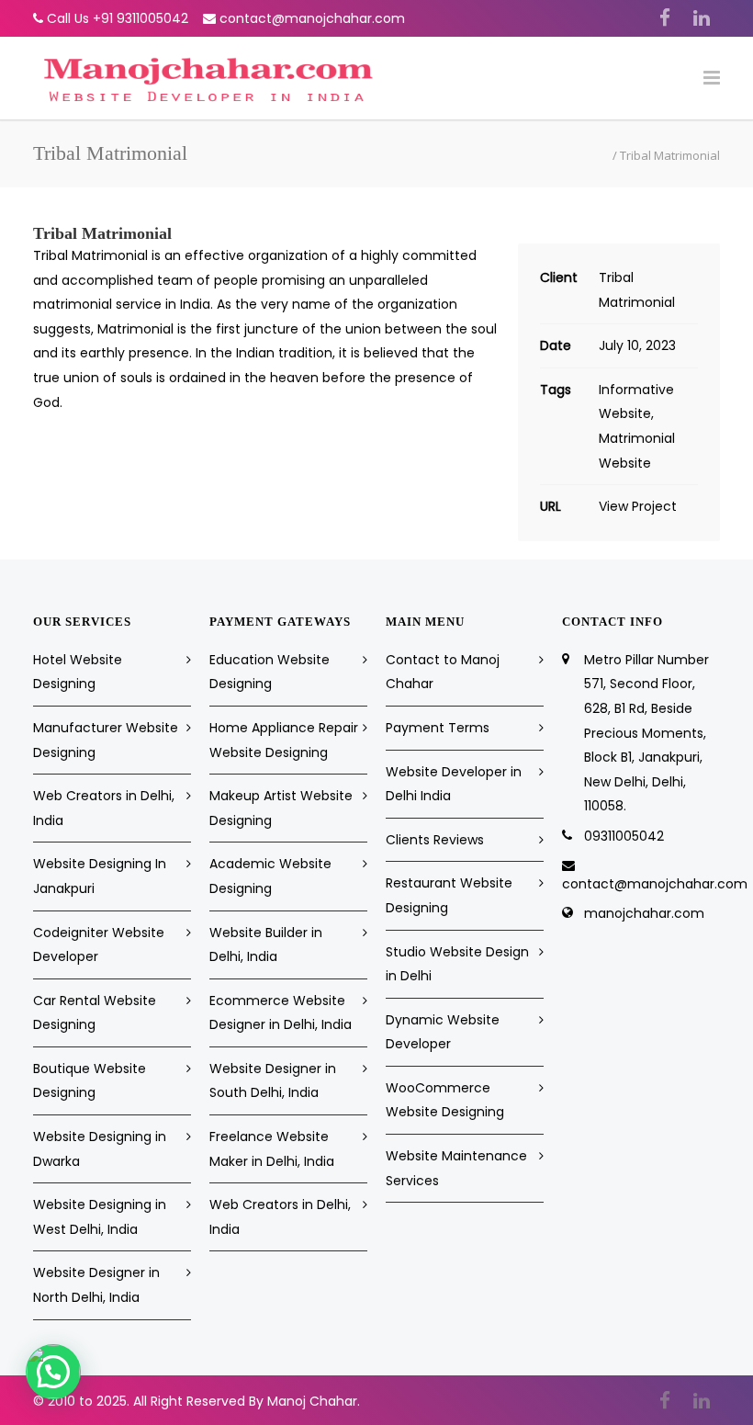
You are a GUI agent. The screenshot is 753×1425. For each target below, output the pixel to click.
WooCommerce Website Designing (445, 1100)
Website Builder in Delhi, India (265, 945)
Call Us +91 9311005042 (117, 18)
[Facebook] (664, 18)
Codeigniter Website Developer (98, 945)
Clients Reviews (435, 840)
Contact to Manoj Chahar (443, 672)
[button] (53, 1371)
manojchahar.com (644, 913)
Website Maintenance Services (456, 1168)
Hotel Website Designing (77, 672)
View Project (638, 506)
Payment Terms (437, 727)
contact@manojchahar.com (312, 18)
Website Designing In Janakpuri (99, 876)
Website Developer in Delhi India (454, 784)
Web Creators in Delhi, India (103, 808)
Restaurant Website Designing (449, 895)
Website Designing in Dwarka (99, 1149)
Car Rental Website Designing (94, 1013)
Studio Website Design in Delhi (457, 964)
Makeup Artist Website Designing (281, 808)
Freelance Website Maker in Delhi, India (271, 1149)
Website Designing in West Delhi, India (99, 1216)
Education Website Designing (269, 672)
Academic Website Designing (270, 876)
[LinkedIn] (701, 18)
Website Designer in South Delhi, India (272, 1081)
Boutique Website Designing (89, 1081)
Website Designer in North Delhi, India (96, 1284)
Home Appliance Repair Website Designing (283, 740)
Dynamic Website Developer (443, 1032)
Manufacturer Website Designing (105, 740)
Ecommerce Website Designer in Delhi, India (280, 1013)
